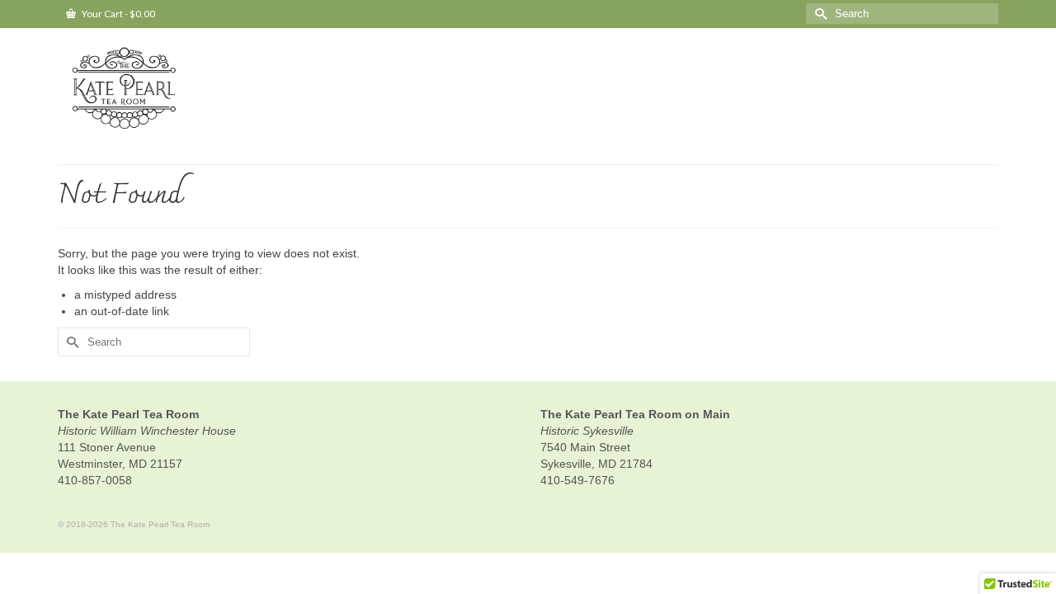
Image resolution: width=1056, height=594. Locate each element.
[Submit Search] (818, 13)
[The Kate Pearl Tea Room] (206, 90)
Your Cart (117, 13)
